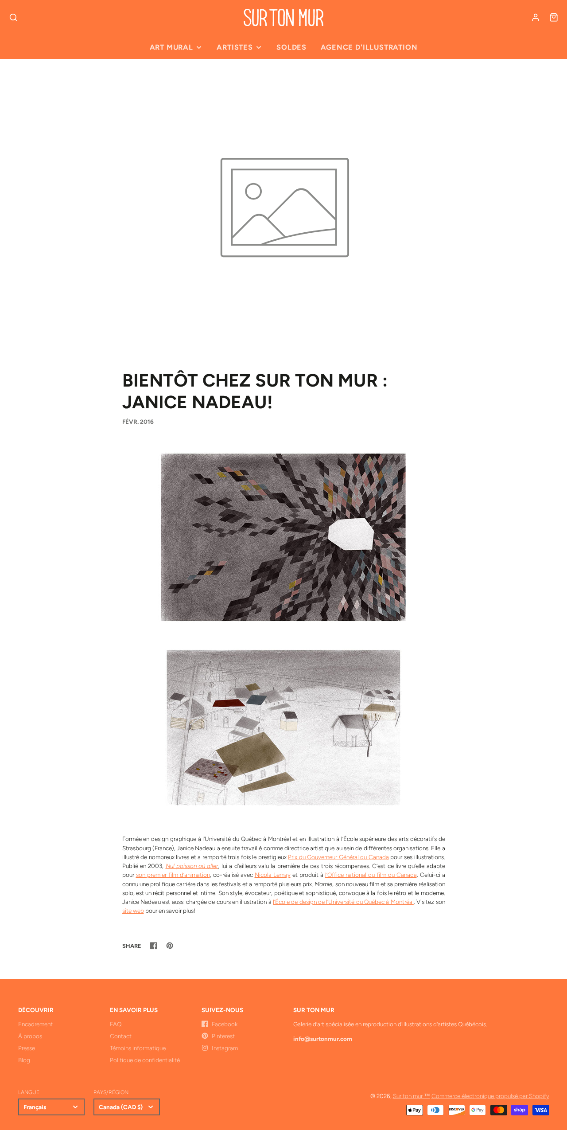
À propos (30, 1036)
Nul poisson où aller (192, 865)
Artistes (234, 47)
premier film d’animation (178, 874)
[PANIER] (553, 17)
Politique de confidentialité (145, 1060)
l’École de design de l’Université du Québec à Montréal (343, 901)
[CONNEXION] (535, 17)
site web (133, 910)
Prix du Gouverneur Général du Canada (338, 856)
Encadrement (35, 1024)
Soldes (291, 47)
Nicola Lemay (273, 874)
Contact (121, 1036)
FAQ (115, 1024)
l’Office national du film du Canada (371, 874)
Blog (24, 1060)
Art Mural (171, 47)
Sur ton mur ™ (411, 1095)
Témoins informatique (138, 1048)
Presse (26, 1048)
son (141, 874)
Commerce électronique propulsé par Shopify (490, 1095)
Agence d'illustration (369, 47)
